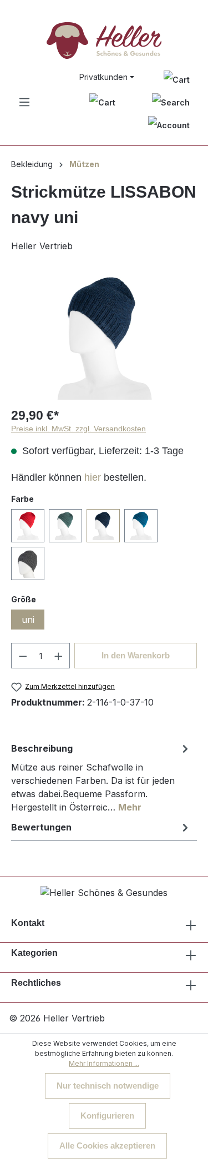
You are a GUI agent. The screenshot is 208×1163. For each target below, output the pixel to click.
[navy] (103, 525)
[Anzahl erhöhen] (58, 655)
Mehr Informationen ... (104, 1063)
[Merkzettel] (176, 79)
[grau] (27, 563)
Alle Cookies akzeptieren (107, 1145)
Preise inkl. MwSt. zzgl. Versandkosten (78, 428)
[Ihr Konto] (169, 125)
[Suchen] (171, 102)
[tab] (101, 777)
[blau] (141, 525)
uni (28, 619)
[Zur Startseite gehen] (104, 40)
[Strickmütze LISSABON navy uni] (104, 337)
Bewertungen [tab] (41, 827)
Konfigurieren (107, 1115)
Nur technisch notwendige (108, 1085)
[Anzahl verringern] (22, 655)
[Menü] (24, 102)
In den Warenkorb (136, 655)
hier (92, 477)
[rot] (27, 525)
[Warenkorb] (102, 102)
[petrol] (65, 525)
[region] (104, 337)
